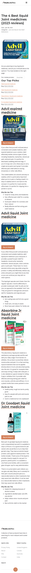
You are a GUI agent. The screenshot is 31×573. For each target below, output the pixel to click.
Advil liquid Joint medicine (9, 90)
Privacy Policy (5, 547)
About (3, 551)
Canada (19, 551)
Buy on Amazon (8, 143)
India (18, 557)
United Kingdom (22, 547)
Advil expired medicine (8, 84)
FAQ (2, 554)
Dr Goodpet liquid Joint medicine (11, 102)
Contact (3, 557)
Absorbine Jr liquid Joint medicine (12, 96)
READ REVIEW (8, 86)
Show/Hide (20, 77)
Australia (20, 554)
